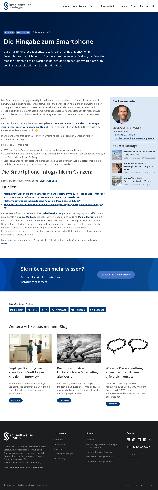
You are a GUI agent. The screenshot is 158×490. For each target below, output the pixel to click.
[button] (17, 309)
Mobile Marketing (88, 216)
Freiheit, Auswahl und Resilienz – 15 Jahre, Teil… (139, 153)
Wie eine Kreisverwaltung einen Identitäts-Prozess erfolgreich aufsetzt (124, 372)
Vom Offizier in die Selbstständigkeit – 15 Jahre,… (139, 180)
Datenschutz (141, 485)
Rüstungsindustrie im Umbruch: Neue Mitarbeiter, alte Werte (77, 372)
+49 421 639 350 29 (125, 134)
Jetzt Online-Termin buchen (116, 274)
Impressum (125, 485)
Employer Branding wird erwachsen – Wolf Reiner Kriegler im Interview (26, 372)
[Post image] (117, 155)
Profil (4, 243)
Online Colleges (48, 180)
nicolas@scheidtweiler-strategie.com (134, 138)
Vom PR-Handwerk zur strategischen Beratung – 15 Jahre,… (138, 166)
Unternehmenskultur (132, 158)
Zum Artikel (15, 400)
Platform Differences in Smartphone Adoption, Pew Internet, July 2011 (43, 200)
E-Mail (135, 454)
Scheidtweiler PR (52, 213)
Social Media (26, 216)
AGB (152, 485)
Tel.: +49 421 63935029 (138, 446)
